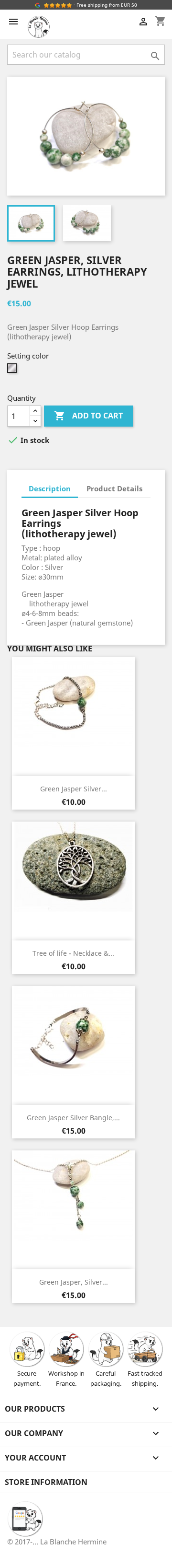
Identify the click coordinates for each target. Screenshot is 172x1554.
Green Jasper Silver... (73, 788)
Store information (46, 1482)
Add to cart (88, 415)
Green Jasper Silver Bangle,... (73, 1117)
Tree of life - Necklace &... (73, 953)
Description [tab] (50, 488)
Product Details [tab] (114, 488)
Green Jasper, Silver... (73, 1282)
